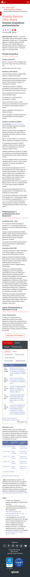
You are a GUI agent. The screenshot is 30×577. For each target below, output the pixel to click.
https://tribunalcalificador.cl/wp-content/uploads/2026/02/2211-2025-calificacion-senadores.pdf (15, 513)
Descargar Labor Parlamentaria (15, 335)
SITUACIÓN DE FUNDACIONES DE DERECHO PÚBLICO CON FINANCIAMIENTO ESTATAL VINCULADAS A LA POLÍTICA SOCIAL (17, 398)
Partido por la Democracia (17, 124)
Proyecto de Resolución (9, 357)
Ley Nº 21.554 (6, 451)
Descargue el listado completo (12, 420)
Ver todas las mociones (9, 471)
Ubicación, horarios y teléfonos (15, 553)
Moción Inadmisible (9, 360)
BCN (3, 7)
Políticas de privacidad (14, 549)
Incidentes (17, 343)
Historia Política (10, 7)
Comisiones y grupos (17, 347)
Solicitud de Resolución (20, 360)
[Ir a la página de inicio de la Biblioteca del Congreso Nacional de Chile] (2, 2)
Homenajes (6, 347)
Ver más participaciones (11, 418)
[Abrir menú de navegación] (28, 2)
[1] (16, 127)
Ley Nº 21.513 (6, 466)
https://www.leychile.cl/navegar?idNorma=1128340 (15, 493)
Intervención (7, 351)
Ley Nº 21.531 (6, 456)
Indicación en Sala (8, 354)
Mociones (15, 351)
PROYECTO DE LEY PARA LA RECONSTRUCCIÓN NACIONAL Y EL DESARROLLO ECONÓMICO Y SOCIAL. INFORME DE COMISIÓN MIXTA (18, 371)
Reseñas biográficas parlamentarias (13, 9)
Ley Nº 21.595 (6, 446)
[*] (16, 438)
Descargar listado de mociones (11, 476)
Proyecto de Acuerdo (19, 354)
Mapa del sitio (14, 551)
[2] (5, 206)
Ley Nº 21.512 (6, 461)
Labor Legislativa (8, 343)
